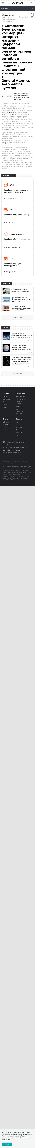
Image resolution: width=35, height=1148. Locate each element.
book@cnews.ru (6, 144)
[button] (31, 3)
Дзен (17, 435)
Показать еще (17, 317)
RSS (7, 445)
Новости (5, 397)
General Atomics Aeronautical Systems (15, 84)
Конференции (20, 397)
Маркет (18, 404)
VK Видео (19, 427)
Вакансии (6, 427)
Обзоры (5, 404)
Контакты (6, 430)
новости (11, 112)
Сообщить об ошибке (13, 450)
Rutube (18, 430)
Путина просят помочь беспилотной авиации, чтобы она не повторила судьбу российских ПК (23, 96)
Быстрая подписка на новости (16, 442)
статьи (10, 114)
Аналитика (6, 399)
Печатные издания (19, 412)
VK (17, 425)
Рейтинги (6, 402)
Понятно (7, 1144)
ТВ (17, 409)
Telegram (19, 432)
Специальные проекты (20, 400)
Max (17, 422)
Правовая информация (13, 453)
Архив (5, 407)
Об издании (7, 422)
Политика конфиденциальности (16, 447)
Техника (18, 406)
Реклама (5, 425)
